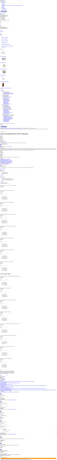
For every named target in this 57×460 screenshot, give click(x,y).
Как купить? (19, 5)
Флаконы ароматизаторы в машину (8, 118)
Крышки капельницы (6, 103)
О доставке (1, 181)
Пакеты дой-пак (2, 384)
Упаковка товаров (16, 381)
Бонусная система (4, 5)
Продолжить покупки (3, 455)
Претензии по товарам (10, 5)
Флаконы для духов (2, 389)
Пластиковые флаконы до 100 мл (7, 117)
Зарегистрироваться (3, 433)
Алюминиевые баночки (18, 128)
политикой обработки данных (13, 399)
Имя (0, 396)
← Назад (2, 128)
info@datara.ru (3, 2)
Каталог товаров (7, 128)
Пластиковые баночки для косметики (5, 382)
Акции (7, 381)
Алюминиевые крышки (6, 99)
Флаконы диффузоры (6, 121)
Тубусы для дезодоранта (37, 388)
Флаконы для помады (6, 110)
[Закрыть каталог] (9, 95)
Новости (9, 381)
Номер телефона (2, 398)
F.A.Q (22, 5)
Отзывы (5, 381)
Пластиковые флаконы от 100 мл (7, 116)
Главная (4, 128)
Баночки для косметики (6, 92)
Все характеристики (3, 141)
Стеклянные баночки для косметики (8, 93)
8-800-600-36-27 (2, 13)
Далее (1, 447)
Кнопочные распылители (43, 385)
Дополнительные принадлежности (29, 388)
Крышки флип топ (5, 102)
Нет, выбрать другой (4, 28)
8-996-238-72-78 (3, 1)
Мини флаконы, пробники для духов (28, 389)
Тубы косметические (6, 111)
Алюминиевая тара (5, 105)
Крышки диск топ (26, 385)
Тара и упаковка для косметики (7, 108)
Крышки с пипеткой (6, 101)
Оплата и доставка (15, 5)
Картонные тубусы (5, 113)
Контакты (3, 7)
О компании (2, 381)
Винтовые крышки (2, 385)
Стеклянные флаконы (6, 120)
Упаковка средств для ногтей (7, 109)
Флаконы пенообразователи (7, 119)
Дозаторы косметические (6, 100)
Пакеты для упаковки (6, 95)
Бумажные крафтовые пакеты (7, 96)
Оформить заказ (8, 455)
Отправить (2, 408)
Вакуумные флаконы (53, 389)
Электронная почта (2, 415)
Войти (1, 417)
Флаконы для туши (10, 388)
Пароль (1, 427)
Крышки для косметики (6, 98)
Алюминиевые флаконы (6, 106)
